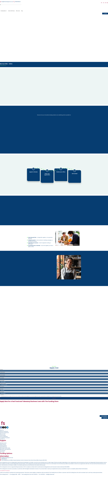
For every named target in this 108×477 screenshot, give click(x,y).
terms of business (52, 396)
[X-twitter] (3, 427)
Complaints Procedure (5, 470)
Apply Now (54, 398)
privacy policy (59, 396)
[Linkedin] (7, 427)
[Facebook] (1, 427)
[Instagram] (5, 427)
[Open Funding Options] (6, 10)
